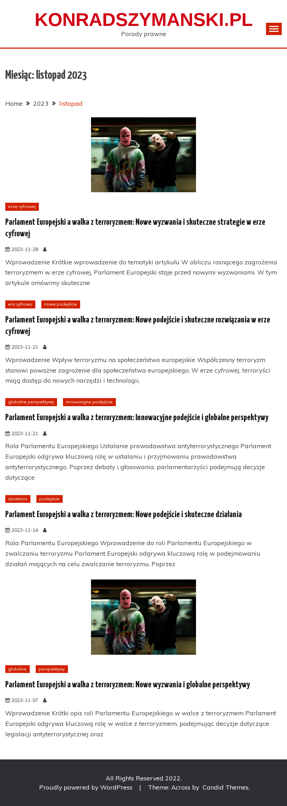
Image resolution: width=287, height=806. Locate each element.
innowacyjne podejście (89, 401)
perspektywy (51, 669)
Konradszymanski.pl (144, 19)
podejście (49, 498)
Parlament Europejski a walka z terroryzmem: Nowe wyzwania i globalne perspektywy (127, 685)
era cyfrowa (20, 304)
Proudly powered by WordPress (86, 787)
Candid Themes (225, 787)
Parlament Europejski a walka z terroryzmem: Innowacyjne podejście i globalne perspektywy (136, 418)
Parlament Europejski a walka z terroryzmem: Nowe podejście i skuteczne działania (123, 514)
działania (17, 498)
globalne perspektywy (31, 401)
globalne (17, 669)
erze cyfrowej (22, 206)
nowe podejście (60, 304)
